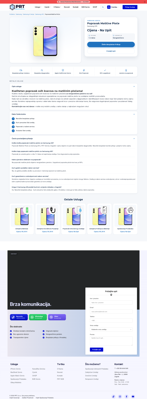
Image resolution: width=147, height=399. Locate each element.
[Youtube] (133, 397)
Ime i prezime (94, 298)
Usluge (37, 7)
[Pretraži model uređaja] (103, 7)
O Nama (57, 7)
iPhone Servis (15, 369)
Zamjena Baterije (21, 229)
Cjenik (46, 7)
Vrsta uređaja (94, 325)
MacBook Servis (16, 372)
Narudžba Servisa (38, 369)
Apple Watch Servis (17, 376)
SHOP (34, 376)
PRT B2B (60, 379)
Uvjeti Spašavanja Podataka (45, 397)
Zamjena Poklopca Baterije (99, 229)
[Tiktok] (114, 397)
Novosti (67, 7)
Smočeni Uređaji (91, 376)
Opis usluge (17, 86)
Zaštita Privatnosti (27, 397)
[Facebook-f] (126, 397)
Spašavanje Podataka (125, 229)
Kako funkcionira (19, 114)
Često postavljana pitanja (22, 139)
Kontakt (75, 7)
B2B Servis (86, 7)
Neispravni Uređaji (91, 379)
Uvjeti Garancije (15, 397)
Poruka (92, 334)
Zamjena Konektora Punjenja (47, 229)
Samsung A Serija (28, 14)
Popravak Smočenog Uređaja (73, 229)
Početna (12, 14)
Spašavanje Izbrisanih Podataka (96, 369)
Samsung (19, 14)
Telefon (92, 316)
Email (91, 307)
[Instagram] (120, 397)
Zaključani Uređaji (91, 372)
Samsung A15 (39, 14)
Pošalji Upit (111, 51)
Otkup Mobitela (15, 382)
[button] (130, 7)
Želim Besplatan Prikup (111, 44)
